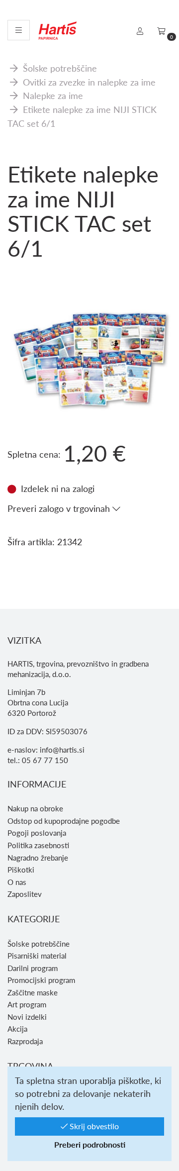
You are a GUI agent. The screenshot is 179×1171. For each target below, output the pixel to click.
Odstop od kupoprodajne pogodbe (63, 821)
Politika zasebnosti (38, 845)
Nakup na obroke (35, 808)
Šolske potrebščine (60, 68)
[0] (161, 31)
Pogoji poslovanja (36, 833)
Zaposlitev (24, 894)
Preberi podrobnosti (89, 1144)
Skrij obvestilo (93, 1126)
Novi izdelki (27, 1017)
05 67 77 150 (45, 760)
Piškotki (20, 870)
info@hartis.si (62, 750)
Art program (26, 1004)
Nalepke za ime (53, 95)
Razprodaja (25, 1041)
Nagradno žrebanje (37, 858)
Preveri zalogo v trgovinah (59, 508)
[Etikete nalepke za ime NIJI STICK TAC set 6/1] (89, 291)
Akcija (17, 1029)
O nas (16, 882)
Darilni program (32, 968)
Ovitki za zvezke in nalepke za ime (89, 82)
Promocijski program (41, 980)
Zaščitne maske (32, 992)
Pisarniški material (37, 956)
